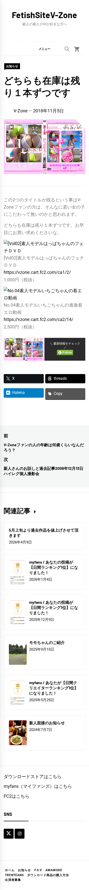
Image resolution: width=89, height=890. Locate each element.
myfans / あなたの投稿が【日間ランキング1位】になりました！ (53, 567)
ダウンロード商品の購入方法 (48, 875)
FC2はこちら (16, 796)
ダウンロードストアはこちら (33, 776)
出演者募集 (13, 880)
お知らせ (12, 66)
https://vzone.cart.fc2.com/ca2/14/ (38, 319)
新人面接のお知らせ (47, 722)
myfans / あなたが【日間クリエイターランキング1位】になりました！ (53, 687)
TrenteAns (14, 875)
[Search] (67, 49)
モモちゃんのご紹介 (47, 642)
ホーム (10, 870)
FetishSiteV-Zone (44, 15)
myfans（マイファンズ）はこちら (38, 786)
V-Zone (21, 110)
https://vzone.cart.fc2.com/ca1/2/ (37, 272)
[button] (44, 49)
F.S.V (38, 870)
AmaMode (53, 870)
